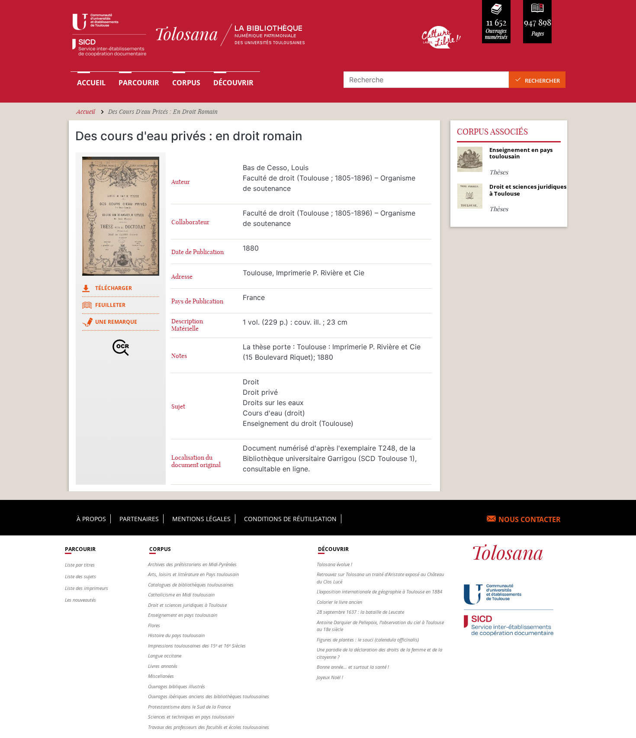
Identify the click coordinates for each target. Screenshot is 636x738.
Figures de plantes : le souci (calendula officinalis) (368, 639)
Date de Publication (197, 252)
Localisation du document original (196, 461)
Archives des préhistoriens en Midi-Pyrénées (192, 564)
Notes (179, 356)
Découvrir (233, 82)
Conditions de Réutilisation (290, 519)
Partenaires (139, 519)
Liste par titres (80, 564)
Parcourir (139, 82)
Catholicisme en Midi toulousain (181, 594)
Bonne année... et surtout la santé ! (353, 667)
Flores (154, 625)
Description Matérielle (187, 325)
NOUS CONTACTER (529, 519)
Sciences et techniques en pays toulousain (191, 716)
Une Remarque (116, 321)
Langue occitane (164, 655)
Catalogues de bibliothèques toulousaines (191, 584)
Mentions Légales (201, 519)
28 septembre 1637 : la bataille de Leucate (360, 612)
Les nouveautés (80, 599)
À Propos (91, 519)
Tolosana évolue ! (334, 564)
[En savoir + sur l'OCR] (120, 347)
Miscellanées (161, 676)
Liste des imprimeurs (86, 588)
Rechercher (542, 80)
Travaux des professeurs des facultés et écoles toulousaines (208, 727)
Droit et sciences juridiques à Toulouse (187, 605)
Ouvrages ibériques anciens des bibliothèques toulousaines (208, 696)
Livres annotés (162, 666)
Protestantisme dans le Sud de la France (189, 706)
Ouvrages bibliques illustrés (176, 686)
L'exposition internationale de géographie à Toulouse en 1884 (379, 591)
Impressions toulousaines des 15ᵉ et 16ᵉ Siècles (197, 645)
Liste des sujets (80, 576)
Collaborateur (190, 222)
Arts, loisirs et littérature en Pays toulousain (193, 574)
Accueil (91, 82)
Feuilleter (110, 305)
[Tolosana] (232, 37)
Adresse (182, 276)
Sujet (178, 406)
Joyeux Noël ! (330, 677)
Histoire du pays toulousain (176, 635)
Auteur (180, 182)
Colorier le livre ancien (339, 602)
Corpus (186, 82)
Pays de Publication (197, 301)
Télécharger (113, 288)
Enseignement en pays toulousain (182, 615)
